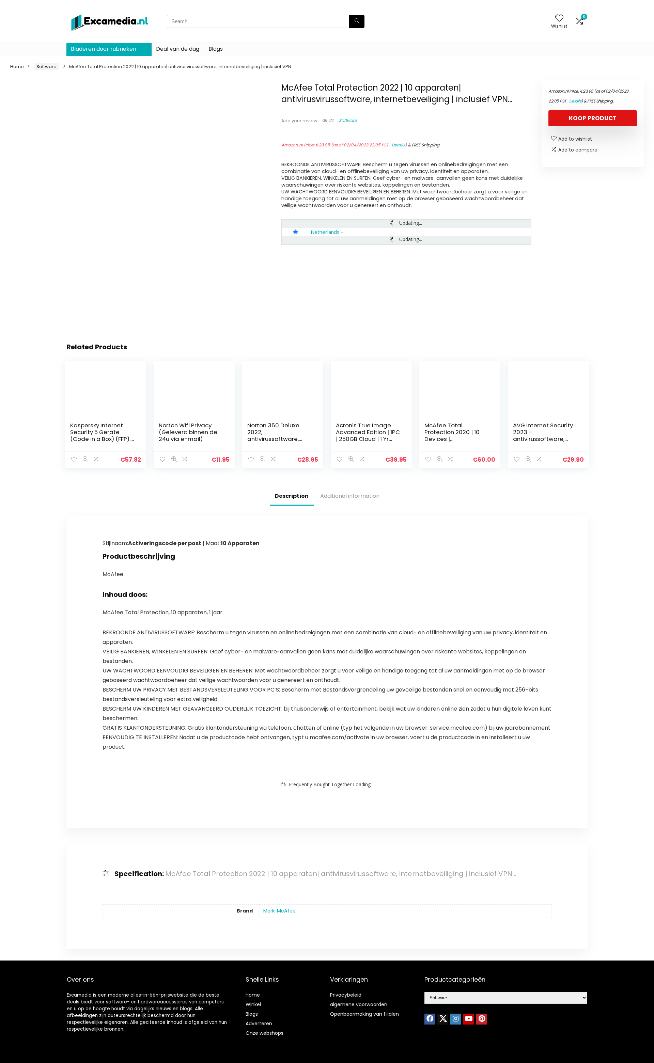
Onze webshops (264, 1033)
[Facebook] (429, 1019)
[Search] (356, 21)
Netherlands (325, 231)
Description (292, 496)
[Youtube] (468, 1019)
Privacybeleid (345, 994)
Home (17, 66)
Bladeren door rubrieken (103, 49)
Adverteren (259, 1023)
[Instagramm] (455, 1019)
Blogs (215, 49)
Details (398, 145)
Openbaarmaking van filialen (364, 1014)
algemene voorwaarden (358, 1004)
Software (46, 66)
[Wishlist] (559, 18)
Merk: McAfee (279, 910)
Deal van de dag (177, 49)
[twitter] (442, 1019)
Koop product (593, 118)
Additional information (349, 496)
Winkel (253, 1004)
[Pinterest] (481, 1019)
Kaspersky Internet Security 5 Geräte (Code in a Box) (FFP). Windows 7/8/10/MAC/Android (100, 439)
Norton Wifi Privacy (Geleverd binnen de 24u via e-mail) (188, 432)
